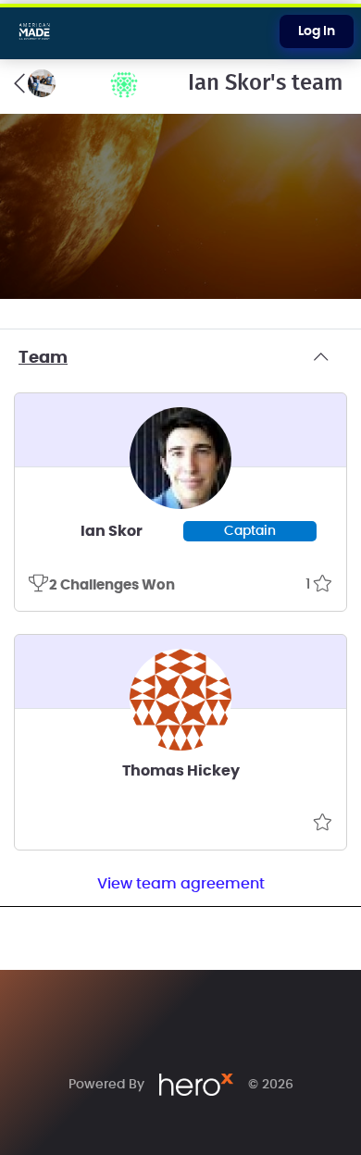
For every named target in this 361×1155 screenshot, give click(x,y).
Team (43, 358)
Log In (316, 31)
